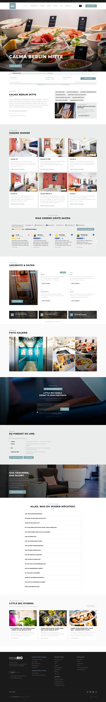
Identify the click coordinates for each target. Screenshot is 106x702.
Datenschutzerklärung (57, 413)
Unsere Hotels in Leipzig (39, 670)
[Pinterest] (93, 692)
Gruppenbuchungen (59, 685)
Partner (56, 671)
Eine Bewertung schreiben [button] (86, 229)
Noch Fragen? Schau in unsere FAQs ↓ (17, 115)
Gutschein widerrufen (82, 667)
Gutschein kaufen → (17, 491)
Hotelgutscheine (58, 681)
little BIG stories (58, 659)
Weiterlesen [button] (15, 247)
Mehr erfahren (66, 84)
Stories (42, 5)
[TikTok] (96, 692)
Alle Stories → (91, 606)
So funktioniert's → (84, 115)
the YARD (34, 667)
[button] (26, 78)
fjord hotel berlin (36, 663)
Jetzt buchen (76, 1)
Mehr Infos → (51, 73)
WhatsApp (29, 457)
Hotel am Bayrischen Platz (38, 675)
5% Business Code (58, 683)
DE (80, 5)
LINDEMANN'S (35, 665)
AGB (78, 665)
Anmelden (65, 409)
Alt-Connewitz (35, 673)
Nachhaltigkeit (58, 667)
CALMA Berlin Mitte (37, 659)
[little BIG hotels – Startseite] (12, 5)
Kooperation (57, 669)
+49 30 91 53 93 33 (16, 457)
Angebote (34, 5)
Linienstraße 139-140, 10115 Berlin (19, 111)
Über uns (68, 5)
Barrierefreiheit (81, 669)
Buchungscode (67, 77)
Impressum (80, 659)
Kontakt (55, 5)
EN (83, 5)
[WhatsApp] (20, 678)
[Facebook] (90, 692)
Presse (78, 661)
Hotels (25, 5)
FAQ (61, 5)
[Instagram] (87, 692)
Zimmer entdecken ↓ (29, 66)
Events (49, 5)
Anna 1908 (34, 661)
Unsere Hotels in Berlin (39, 657)
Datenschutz (80, 663)
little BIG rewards (58, 679)
